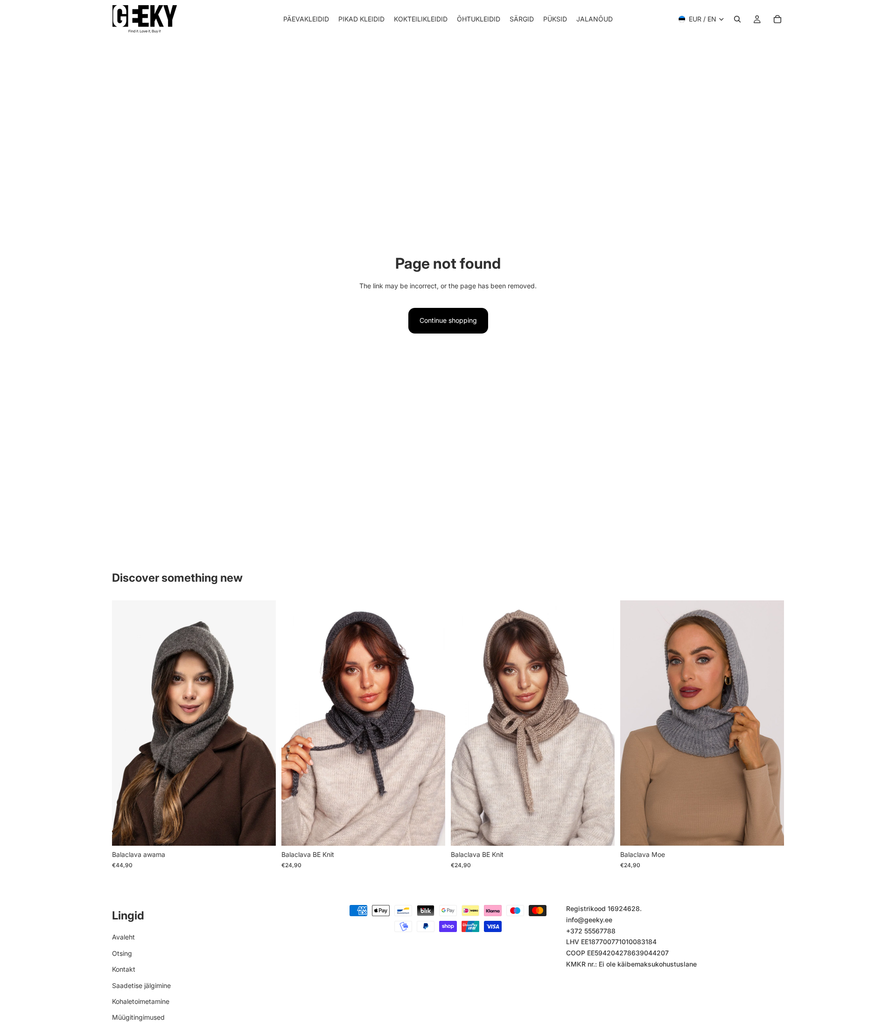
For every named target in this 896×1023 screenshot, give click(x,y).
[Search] (737, 19)
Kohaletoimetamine (140, 1001)
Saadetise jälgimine (141, 985)
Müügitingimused (138, 1017)
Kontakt (123, 969)
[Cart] (777, 19)
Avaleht (123, 937)
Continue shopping (448, 320)
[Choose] (261, 831)
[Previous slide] (126, 723)
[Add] (430, 831)
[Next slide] (262, 723)
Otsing (122, 953)
